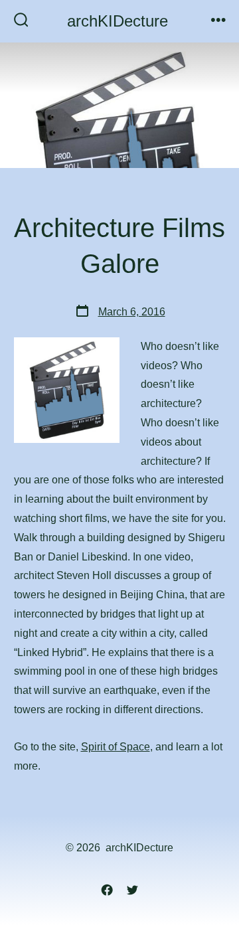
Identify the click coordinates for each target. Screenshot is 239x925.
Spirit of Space (115, 746)
